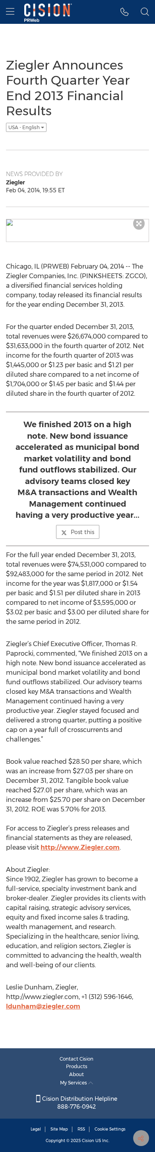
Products (76, 1066)
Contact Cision (76, 1059)
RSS (81, 1129)
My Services (74, 1083)
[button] (124, 12)
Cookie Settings (110, 1129)
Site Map (59, 1129)
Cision (88, 1140)
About (76, 1074)
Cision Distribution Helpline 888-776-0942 (79, 1102)
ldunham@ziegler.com (43, 1006)
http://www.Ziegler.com (80, 847)
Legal (36, 1129)
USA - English (24, 127)
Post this (82, 532)
